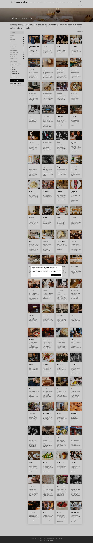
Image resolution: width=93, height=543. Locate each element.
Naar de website (56, 275)
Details (35, 275)
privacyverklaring (53, 271)
